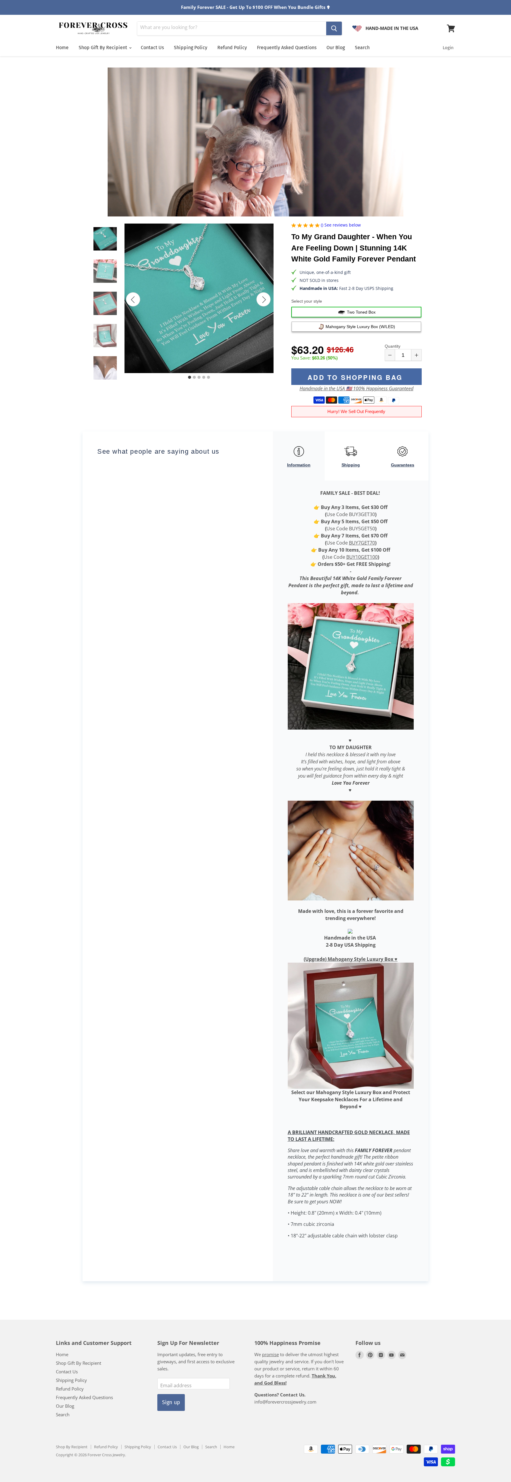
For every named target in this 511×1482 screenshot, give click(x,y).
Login (448, 47)
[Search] (334, 28)
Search (362, 47)
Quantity (392, 346)
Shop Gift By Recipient (103, 47)
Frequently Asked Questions (286, 47)
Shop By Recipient (72, 1446)
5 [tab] (208, 377)
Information (299, 465)
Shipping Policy (190, 47)
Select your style (306, 301)
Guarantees (402, 465)
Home (62, 47)
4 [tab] (203, 377)
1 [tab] (189, 377)
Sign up (171, 1402)
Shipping (351, 465)
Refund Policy (232, 47)
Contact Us (152, 47)
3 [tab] (199, 377)
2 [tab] (194, 377)
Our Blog (335, 47)
